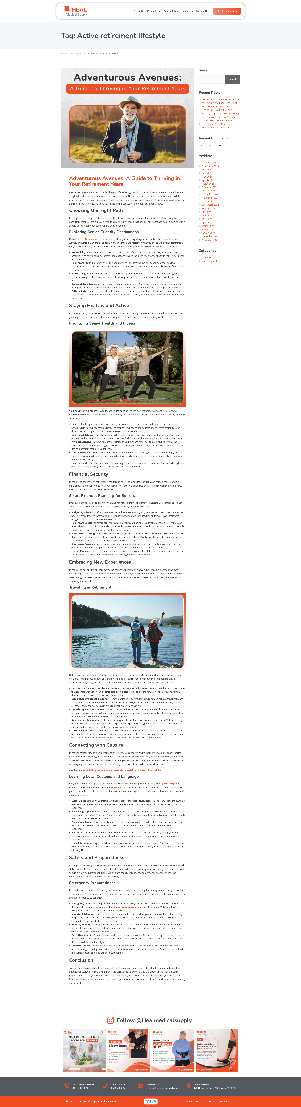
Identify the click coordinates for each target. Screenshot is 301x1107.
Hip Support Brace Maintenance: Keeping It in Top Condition (218, 126)
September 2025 (210, 166)
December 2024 (210, 194)
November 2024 (210, 197)
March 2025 (208, 183)
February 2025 (209, 187)
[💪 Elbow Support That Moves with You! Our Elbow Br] (128, 1050)
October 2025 (209, 162)
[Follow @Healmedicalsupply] (110, 1020)
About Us (139, 11)
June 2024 (207, 215)
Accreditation (171, 11)
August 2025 (208, 169)
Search (204, 70)
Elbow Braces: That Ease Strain (217, 120)
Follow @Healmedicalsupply (154, 1020)
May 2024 (207, 218)
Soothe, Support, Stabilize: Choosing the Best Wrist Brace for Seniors (220, 115)
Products (152, 11)
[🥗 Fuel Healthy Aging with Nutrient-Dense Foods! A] (84, 1050)
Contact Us (202, 11)
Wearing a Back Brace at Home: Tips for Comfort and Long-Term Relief (220, 101)
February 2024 (209, 229)
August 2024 (208, 208)
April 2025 (207, 180)
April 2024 (207, 222)
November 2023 (210, 239)
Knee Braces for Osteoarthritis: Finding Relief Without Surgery (217, 108)
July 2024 (206, 211)
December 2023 (210, 236)
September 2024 (210, 204)
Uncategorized (209, 261)
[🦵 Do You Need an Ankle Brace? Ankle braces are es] (217, 1050)
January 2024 (208, 232)
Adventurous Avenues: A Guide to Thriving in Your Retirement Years (124, 181)
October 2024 (209, 201)
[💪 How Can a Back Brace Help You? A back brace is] (172, 1050)
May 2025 (207, 176)
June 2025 (207, 173)
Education (187, 11)
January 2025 (208, 190)
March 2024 (208, 225)
